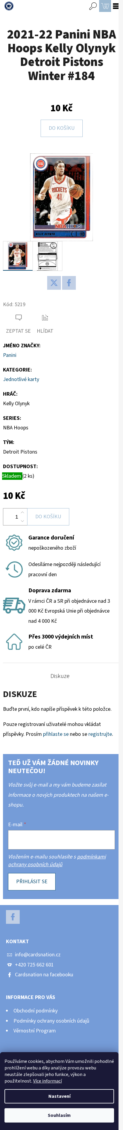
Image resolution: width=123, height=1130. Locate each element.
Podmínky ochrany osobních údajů (51, 1021)
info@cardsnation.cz (38, 954)
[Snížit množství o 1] (22, 521)
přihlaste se (56, 734)
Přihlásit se (31, 881)
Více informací (47, 1081)
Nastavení (59, 1096)
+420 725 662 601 (34, 965)
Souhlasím (59, 1115)
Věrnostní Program (34, 1031)
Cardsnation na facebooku (44, 974)
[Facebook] (69, 283)
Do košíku (62, 128)
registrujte (100, 734)
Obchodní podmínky (35, 1011)
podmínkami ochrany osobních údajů (57, 860)
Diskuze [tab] (60, 676)
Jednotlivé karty (21, 379)
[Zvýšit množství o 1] (22, 512)
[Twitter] (54, 283)
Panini (9, 355)
